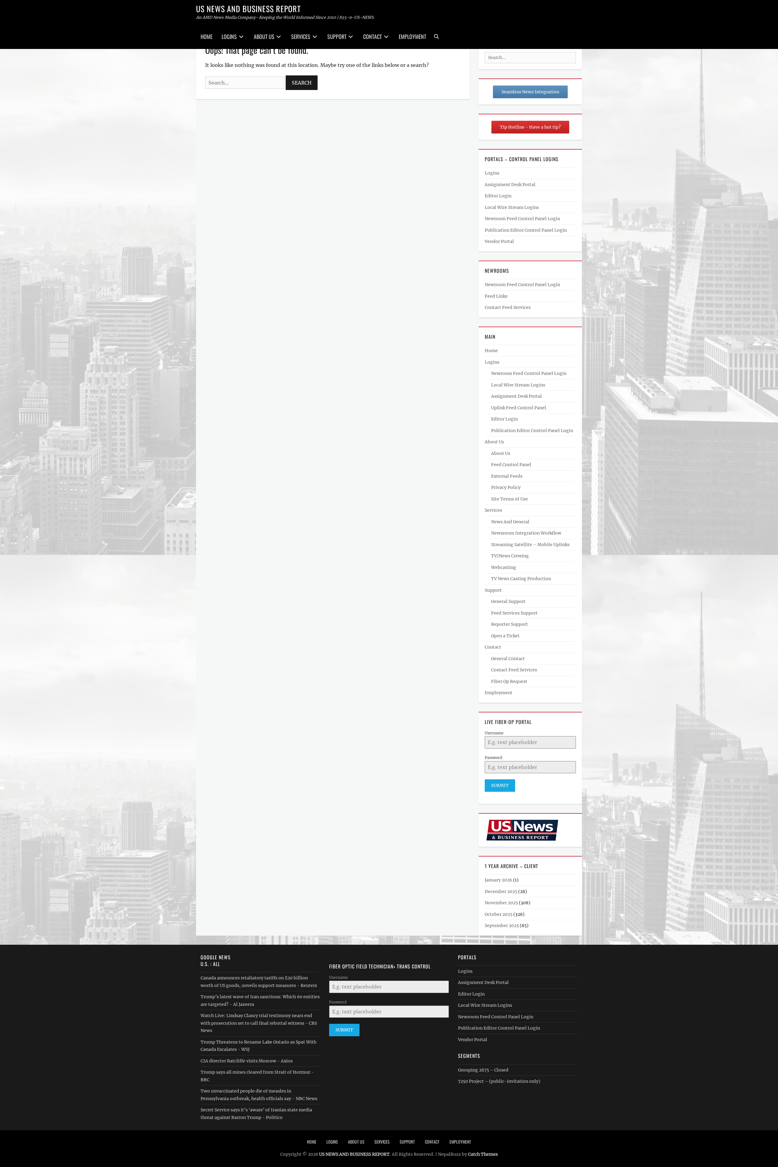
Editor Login (498, 196)
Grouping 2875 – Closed (483, 1070)
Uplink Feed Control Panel (518, 407)
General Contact (508, 658)
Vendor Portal (499, 241)
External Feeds (506, 476)
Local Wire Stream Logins (512, 207)
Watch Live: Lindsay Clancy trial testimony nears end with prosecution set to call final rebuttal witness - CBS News (259, 1023)
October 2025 (498, 914)
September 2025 (502, 925)
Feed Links (496, 296)
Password (493, 757)
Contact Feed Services (508, 307)
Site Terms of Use (509, 499)
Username (494, 733)
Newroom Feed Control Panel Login (522, 218)
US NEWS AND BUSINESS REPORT (248, 9)
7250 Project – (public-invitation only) (499, 1081)
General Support (508, 601)
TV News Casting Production (521, 578)
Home (206, 36)
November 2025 (501, 903)
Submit (500, 785)
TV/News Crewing (510, 556)
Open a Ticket (505, 636)
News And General (510, 522)
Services (300, 36)
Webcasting (503, 567)
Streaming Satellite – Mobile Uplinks (530, 544)
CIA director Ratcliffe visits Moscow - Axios (247, 1061)
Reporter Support (509, 624)
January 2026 (498, 880)
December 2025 (501, 891)
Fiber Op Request (509, 681)
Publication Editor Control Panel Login (526, 230)
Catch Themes (483, 1154)
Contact (372, 36)
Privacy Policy (506, 487)
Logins (229, 36)
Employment (412, 36)
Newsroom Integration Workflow (526, 533)
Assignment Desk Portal (510, 184)
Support (336, 36)
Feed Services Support (514, 613)
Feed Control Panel (511, 464)
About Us (264, 36)
